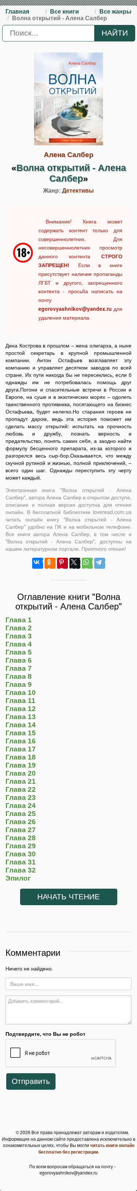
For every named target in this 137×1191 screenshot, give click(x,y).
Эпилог (18, 878)
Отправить (31, 1081)
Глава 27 (20, 830)
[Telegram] (99, 563)
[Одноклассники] (50, 563)
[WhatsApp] (87, 563)
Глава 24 (20, 805)
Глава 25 (20, 813)
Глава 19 (20, 765)
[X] (74, 563)
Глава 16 (20, 741)
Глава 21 (20, 781)
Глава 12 (20, 709)
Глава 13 (20, 717)
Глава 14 (20, 725)
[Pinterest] (62, 563)
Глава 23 (20, 797)
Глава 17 (20, 749)
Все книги (64, 11)
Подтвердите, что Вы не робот (45, 1033)
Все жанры (115, 11)
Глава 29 (20, 846)
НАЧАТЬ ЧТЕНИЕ (68, 896)
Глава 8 (18, 676)
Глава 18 (20, 757)
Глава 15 (20, 733)
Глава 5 (18, 652)
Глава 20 (20, 773)
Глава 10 (20, 692)
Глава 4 (18, 644)
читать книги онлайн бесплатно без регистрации (86, 1148)
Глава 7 (18, 668)
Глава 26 (20, 822)
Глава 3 (18, 636)
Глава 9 (18, 684)
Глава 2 (18, 628)
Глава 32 (20, 870)
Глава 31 (20, 862)
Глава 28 (20, 838)
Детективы (78, 190)
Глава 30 (20, 854)
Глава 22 (20, 789)
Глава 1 (18, 620)
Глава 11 (20, 700)
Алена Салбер (69, 155)
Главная (17, 11)
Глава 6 (18, 660)
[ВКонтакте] (37, 563)
